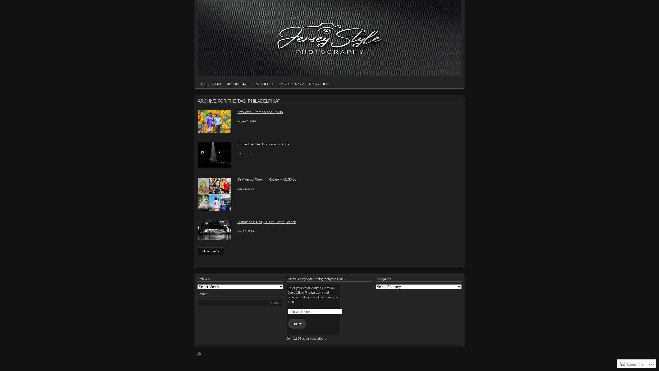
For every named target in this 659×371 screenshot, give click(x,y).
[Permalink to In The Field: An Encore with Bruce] (215, 168)
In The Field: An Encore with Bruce (263, 144)
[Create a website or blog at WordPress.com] (199, 354)
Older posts (211, 251)
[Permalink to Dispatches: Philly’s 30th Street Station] (215, 239)
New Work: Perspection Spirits (260, 112)
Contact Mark (291, 84)
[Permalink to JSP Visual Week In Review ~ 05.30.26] (215, 210)
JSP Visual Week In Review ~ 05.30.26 (266, 179)
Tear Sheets (262, 84)
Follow (297, 324)
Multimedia (236, 84)
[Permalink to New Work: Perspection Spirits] (215, 132)
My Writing (319, 84)
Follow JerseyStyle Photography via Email (316, 279)
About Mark (210, 84)
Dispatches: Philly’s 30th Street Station (266, 222)
